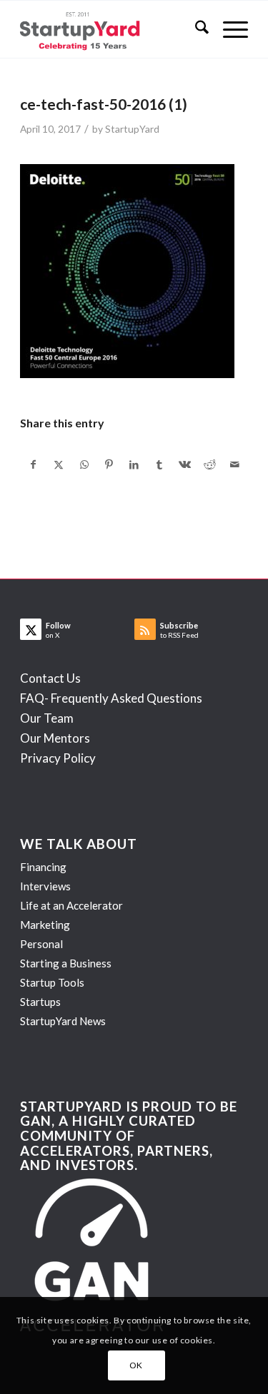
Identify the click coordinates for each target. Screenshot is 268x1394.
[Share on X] (58, 464)
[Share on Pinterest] (109, 464)
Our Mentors (55, 738)
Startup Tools (52, 982)
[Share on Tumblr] (159, 464)
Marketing (45, 924)
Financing (43, 866)
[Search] (195, 29)
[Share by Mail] (235, 464)
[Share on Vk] (184, 464)
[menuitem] (195, 29)
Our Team (47, 718)
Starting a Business (65, 963)
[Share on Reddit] (209, 464)
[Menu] (228, 29)
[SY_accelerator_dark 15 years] (111, 29)
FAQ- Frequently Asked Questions (111, 698)
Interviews (45, 886)
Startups (40, 1001)
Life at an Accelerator (71, 905)
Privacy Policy (58, 758)
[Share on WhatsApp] (84, 464)
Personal (41, 943)
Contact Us (50, 678)
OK (136, 1365)
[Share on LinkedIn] (134, 464)
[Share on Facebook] (33, 464)
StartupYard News (63, 1020)
